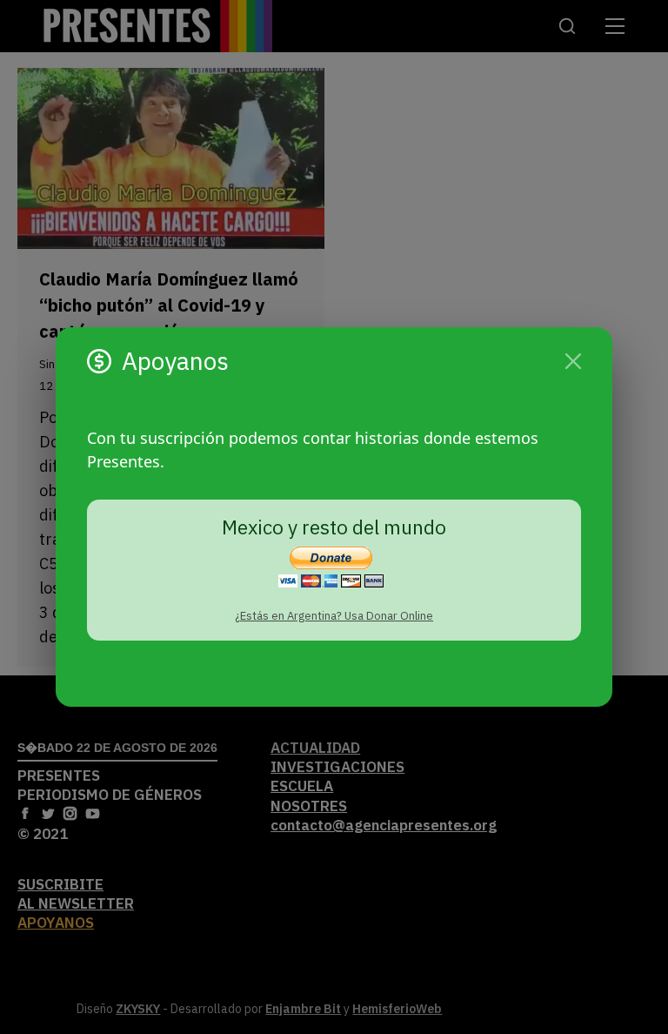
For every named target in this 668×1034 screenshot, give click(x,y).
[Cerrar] (573, 361)
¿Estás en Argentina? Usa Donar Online (334, 615)
